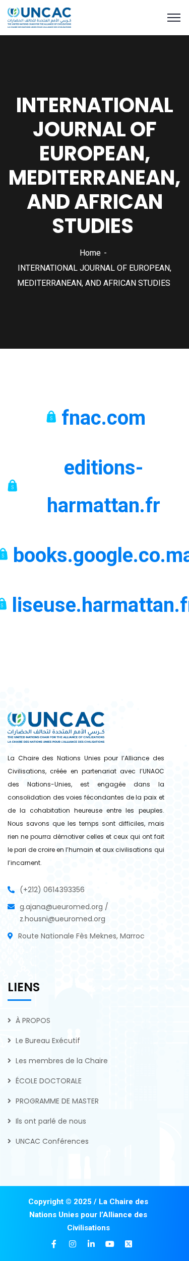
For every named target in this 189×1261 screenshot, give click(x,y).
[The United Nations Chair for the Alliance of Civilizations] (39, 17)
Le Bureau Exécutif (48, 1041)
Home (90, 253)
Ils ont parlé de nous (51, 1121)
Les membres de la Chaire (62, 1061)
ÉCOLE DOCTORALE (49, 1081)
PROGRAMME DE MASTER (57, 1101)
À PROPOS (33, 1020)
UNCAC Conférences (52, 1141)
